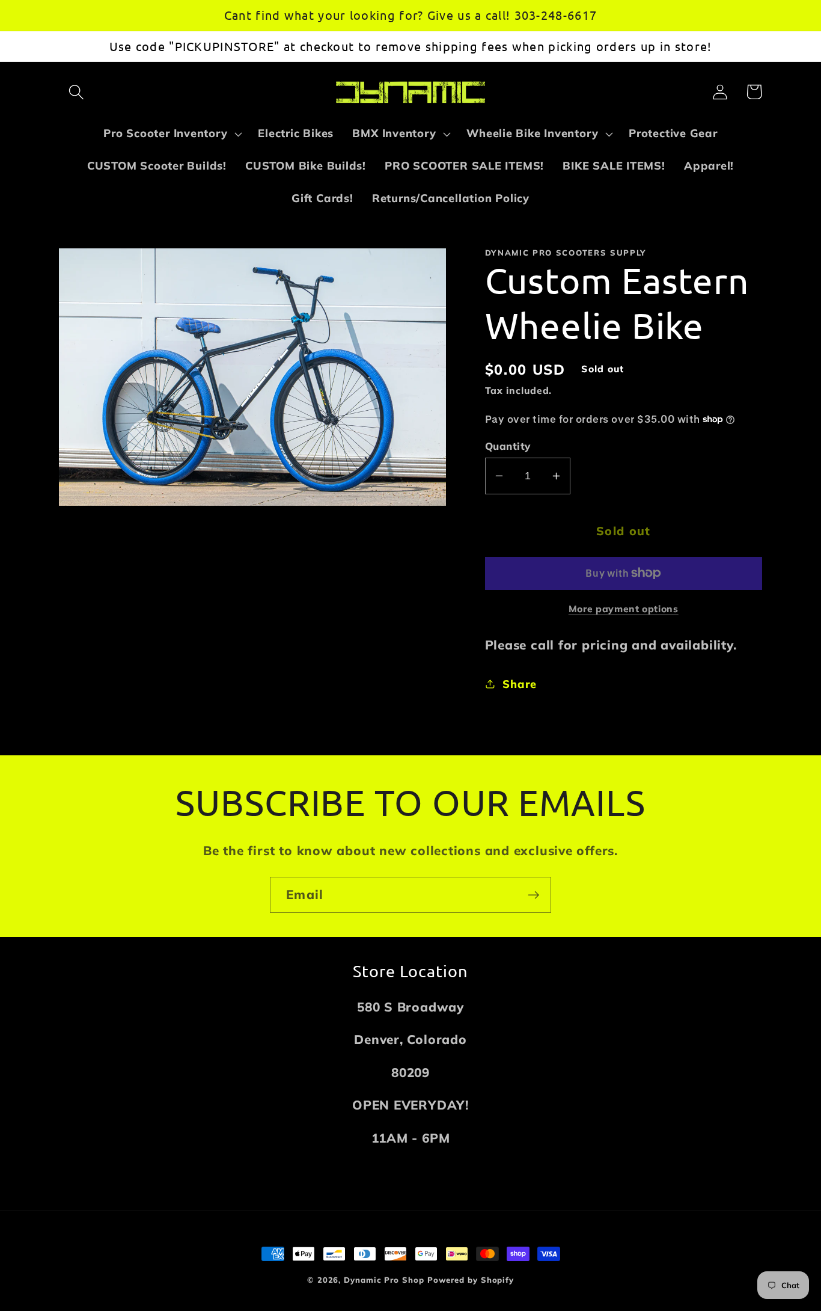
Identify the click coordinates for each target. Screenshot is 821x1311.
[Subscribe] (533, 895)
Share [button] (519, 684)
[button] (76, 92)
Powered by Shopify (470, 1280)
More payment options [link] (624, 609)
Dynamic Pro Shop (384, 1280)
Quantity (508, 446)
